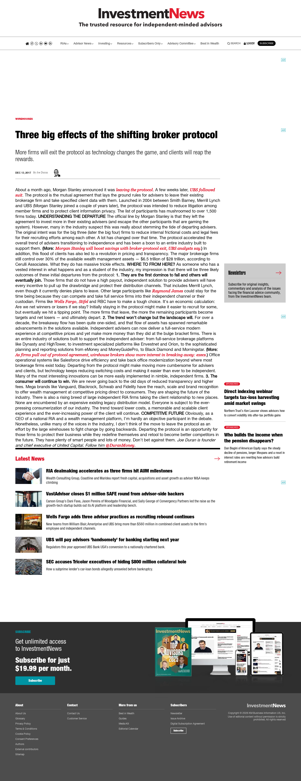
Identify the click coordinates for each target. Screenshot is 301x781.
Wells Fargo (65, 301)
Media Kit (124, 723)
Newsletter (176, 713)
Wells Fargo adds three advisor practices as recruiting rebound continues (120, 517)
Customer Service (77, 718)
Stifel (84, 301)
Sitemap (19, 754)
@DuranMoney (120, 445)
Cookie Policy (23, 733)
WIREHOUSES (24, 118)
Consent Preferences (26, 738)
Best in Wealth (209, 43)
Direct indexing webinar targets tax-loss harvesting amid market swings (251, 397)
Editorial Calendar (128, 728)
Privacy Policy (23, 723)
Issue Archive (178, 718)
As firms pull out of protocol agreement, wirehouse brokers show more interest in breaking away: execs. (111, 355)
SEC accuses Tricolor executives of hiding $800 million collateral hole (116, 562)
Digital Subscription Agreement (188, 723)
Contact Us (73, 713)
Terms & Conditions (26, 728)
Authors (19, 744)
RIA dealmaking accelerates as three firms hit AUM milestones (109, 471)
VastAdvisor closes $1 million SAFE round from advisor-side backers (115, 494)
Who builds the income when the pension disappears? (253, 438)
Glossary (20, 718)
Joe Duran (42, 172)
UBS (194, 190)
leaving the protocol (134, 190)
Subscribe (35, 681)
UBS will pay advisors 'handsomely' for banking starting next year (112, 540)
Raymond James (167, 291)
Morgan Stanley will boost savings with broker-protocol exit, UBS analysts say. (128, 248)
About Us (20, 713)
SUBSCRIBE (267, 43)
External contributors (26, 749)
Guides (123, 718)
